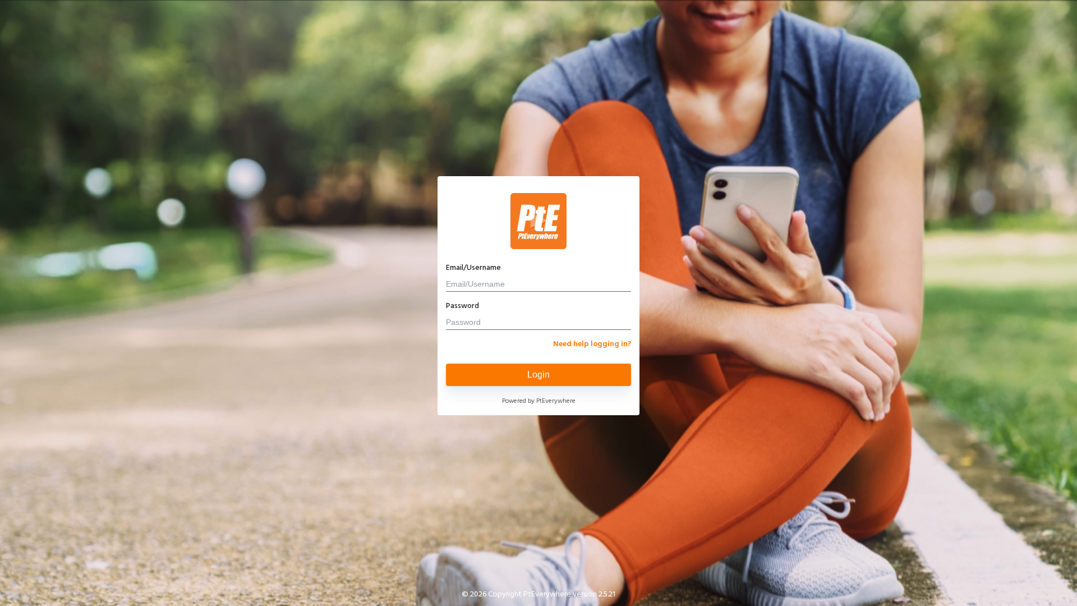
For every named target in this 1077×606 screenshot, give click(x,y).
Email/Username (473, 268)
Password (462, 306)
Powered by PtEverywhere (539, 401)
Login (538, 374)
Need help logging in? (592, 344)
